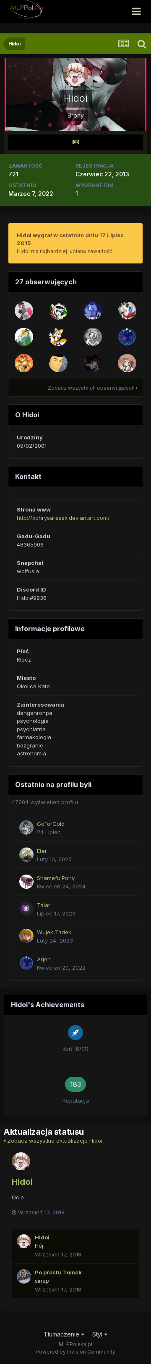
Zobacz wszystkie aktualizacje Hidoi (53, 1140)
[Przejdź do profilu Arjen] (127, 337)
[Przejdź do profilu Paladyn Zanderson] (24, 363)
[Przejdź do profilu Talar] (26, 909)
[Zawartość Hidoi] (75, 142)
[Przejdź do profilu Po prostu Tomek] (24, 1276)
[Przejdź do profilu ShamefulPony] (26, 882)
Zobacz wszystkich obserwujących (92, 388)
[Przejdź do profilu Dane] (58, 337)
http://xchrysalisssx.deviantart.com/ (63, 517)
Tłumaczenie (62, 1334)
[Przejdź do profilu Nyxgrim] (92, 337)
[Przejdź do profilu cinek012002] (92, 310)
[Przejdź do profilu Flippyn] (24, 337)
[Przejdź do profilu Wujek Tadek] (26, 936)
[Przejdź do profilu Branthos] (58, 363)
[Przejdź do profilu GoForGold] (26, 827)
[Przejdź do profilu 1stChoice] (127, 363)
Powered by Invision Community (75, 1352)
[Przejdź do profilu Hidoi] (21, 1161)
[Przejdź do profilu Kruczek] (92, 363)
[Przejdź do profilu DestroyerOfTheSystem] (24, 310)
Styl (98, 1334)
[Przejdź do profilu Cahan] (58, 310)
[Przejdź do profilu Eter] (26, 854)
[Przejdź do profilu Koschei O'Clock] (127, 310)
